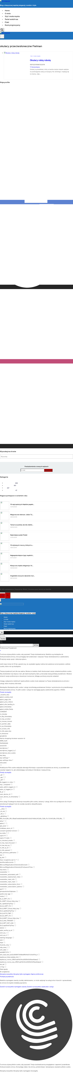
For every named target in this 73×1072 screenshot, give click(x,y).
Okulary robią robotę (40, 60)
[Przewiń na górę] (2, 595)
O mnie (8, 13)
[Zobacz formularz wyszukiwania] (2, 30)
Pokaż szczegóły (5, 692)
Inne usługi (3, 801)
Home (7, 11)
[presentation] (15, 65)
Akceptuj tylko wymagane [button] (21, 974)
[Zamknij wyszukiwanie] (2, 632)
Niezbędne (3, 687)
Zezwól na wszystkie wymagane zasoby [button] (13, 987)
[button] (36, 1025)
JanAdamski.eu (9, 589)
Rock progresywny (12, 25)
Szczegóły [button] (34, 1071)
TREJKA (25, 589)
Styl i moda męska (12, 16)
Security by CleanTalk (44, 589)
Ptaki (7, 22)
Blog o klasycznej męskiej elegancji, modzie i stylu (18, 613)
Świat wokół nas (11, 19)
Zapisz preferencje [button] (37, 974)
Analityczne (4, 767)
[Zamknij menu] (0, 600)
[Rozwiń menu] (2, 36)
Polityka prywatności (7, 976)
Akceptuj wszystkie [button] (6, 974)
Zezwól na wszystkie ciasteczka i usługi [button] (40, 987)
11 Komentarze (35, 67)
